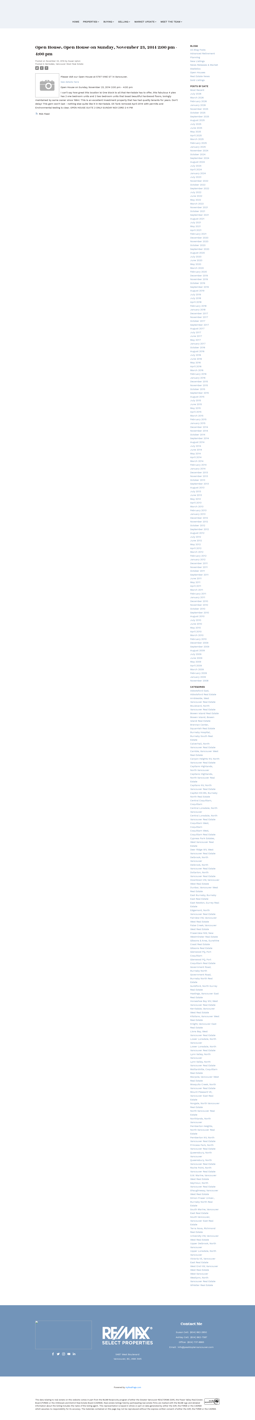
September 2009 (199, 646)
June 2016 (196, 358)
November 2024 (199, 150)
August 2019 (197, 290)
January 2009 (198, 677)
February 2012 (198, 555)
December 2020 (199, 237)
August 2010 (197, 616)
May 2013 (195, 499)
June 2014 (196, 449)
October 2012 (197, 525)
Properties (90, 21)
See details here (70, 81)
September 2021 (199, 214)
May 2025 (195, 131)
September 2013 (199, 483)
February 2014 (198, 464)
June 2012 (196, 540)
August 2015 (197, 396)
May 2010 (195, 627)
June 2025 (196, 127)
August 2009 (197, 650)
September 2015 (199, 392)
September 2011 (199, 574)
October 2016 (197, 347)
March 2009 (197, 669)
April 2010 (196, 631)
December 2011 (199, 563)
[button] (53, 1354)
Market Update (144, 21)
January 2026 (198, 105)
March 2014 (196, 461)
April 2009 (196, 665)
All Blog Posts (198, 49)
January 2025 (198, 146)
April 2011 (195, 586)
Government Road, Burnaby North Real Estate (201, 978)
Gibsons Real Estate (201, 948)
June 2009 (196, 658)
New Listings (197, 61)
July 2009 (195, 654)
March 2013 (196, 506)
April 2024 (196, 169)
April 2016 (195, 366)
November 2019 (199, 279)
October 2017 (197, 321)
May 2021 (195, 226)
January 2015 (197, 423)
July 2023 (195, 177)
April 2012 (195, 548)
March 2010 (196, 635)
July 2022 (195, 192)
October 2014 (197, 434)
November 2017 (199, 317)
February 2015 (198, 419)
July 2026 (195, 93)
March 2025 (197, 139)
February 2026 (198, 101)
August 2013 (197, 487)
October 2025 (197, 112)
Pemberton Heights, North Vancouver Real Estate (202, 1130)
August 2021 (197, 218)
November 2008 (199, 680)
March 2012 (196, 552)
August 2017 (197, 328)
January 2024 (198, 173)
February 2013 (198, 510)
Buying (107, 21)
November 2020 (199, 241)
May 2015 (195, 408)
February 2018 (198, 305)
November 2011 (199, 567)
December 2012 (199, 517)
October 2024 (198, 154)
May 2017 (195, 340)
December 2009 (199, 642)
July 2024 (195, 165)
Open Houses (197, 72)
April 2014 (196, 457)
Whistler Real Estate (201, 1285)
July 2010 (195, 620)
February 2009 (198, 673)
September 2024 (199, 158)
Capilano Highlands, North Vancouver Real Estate (202, 778)
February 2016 (198, 374)
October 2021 (197, 211)
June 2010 (196, 623)
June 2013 (196, 495)
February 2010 (198, 639)
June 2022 (196, 196)
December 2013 (199, 472)
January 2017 (198, 343)
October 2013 (197, 480)
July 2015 (195, 400)
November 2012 (199, 521)
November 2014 (199, 430)
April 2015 (195, 411)
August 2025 (197, 120)
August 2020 (197, 252)
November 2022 (199, 180)
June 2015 (196, 404)
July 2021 (195, 222)
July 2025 (195, 124)
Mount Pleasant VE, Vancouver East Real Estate (201, 1096)
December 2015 (199, 381)
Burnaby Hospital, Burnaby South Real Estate (201, 736)
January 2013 (197, 514)
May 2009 (195, 661)
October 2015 (197, 389)
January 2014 (198, 468)
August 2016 (197, 351)
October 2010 (197, 608)
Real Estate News (200, 76)
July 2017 (195, 332)
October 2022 (197, 184)
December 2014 (199, 427)
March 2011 (196, 589)
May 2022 (195, 199)
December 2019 (199, 275)
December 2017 (199, 313)
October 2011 (197, 570)
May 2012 (195, 544)
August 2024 (197, 162)
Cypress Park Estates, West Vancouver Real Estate (202, 842)
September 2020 (199, 249)
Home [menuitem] (75, 21)
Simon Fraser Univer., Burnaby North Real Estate (202, 1202)
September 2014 (199, 438)
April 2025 (196, 135)
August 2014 (197, 442)
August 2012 (197, 533)
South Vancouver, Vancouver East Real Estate (201, 1221)
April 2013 (195, 502)
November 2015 (199, 385)
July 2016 (195, 355)
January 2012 (197, 559)
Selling (123, 21)
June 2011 (196, 578)
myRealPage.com (133, 1387)
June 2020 (196, 260)
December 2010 (199, 601)
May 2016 (195, 362)
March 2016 (196, 370)
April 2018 (195, 302)
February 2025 (198, 143)
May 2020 (195, 264)
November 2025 (199, 109)
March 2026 (197, 97)
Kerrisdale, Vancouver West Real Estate (64, 64)
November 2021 (199, 207)
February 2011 (198, 593)
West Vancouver (199, 1273)
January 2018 (197, 309)
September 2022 (199, 188)
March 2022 (197, 203)
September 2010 (199, 612)
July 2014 (195, 446)
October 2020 (198, 245)
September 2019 (199, 287)
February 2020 (198, 271)
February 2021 (198, 233)
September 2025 (199, 116)
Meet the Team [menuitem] (170, 21)
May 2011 (195, 582)
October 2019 (197, 283)
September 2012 (199, 529)
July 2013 (195, 491)
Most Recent (197, 90)
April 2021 (195, 230)
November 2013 (199, 476)
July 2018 (195, 298)
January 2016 (197, 377)
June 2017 (196, 336)
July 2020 (195, 256)
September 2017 (199, 324)
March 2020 (197, 268)
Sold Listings (197, 80)
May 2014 (195, 453)
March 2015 (196, 415)
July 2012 (195, 536)
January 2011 (197, 597)
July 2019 (195, 294)
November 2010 (199, 604)
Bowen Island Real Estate (204, 713)
